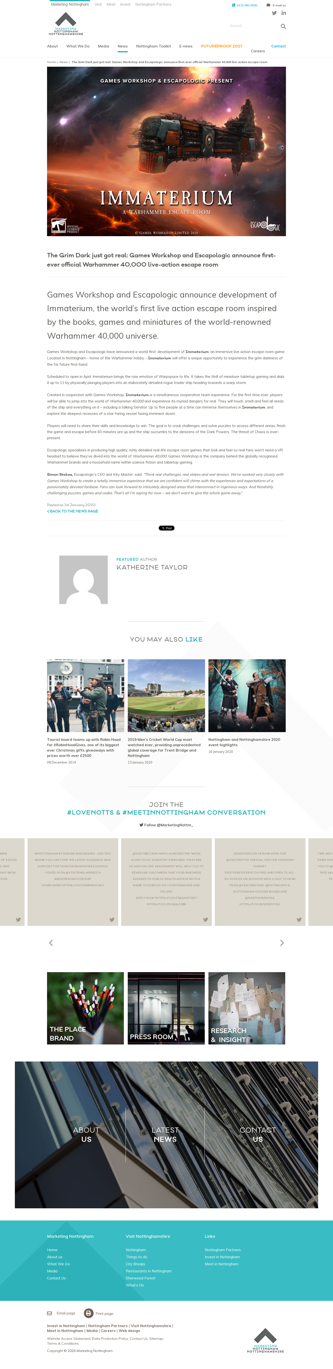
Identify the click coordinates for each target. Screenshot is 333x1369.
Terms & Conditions (63, 1343)
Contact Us (56, 1278)
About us (54, 1257)
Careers (258, 51)
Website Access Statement (68, 1338)
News (123, 46)
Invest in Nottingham (222, 1257)
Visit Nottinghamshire (151, 1325)
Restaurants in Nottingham (149, 1271)
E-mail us (279, 5)
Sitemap (156, 1338)
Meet (111, 4)
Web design (129, 1330)
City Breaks (135, 1264)
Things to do (136, 1257)
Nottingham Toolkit (153, 46)
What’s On (135, 1285)
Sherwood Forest (141, 1278)
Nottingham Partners (153, 4)
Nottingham (136, 1250)
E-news (186, 46)
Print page (104, 1313)
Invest (125, 4)
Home (51, 62)
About (52, 46)
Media (103, 46)
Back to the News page (73, 511)
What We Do (77, 46)
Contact (278, 46)
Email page (65, 1313)
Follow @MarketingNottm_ (168, 825)
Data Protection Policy (110, 1338)
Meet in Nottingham (221, 1264)
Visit (98, 4)
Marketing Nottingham (70, 4)
